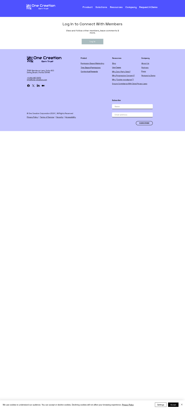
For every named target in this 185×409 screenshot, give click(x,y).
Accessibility (70, 117)
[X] (33, 85)
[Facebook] (28, 85)
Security (59, 117)
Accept (173, 404)
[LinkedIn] (38, 85)
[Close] (181, 405)
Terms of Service (47, 117)
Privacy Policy (32, 117)
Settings (160, 404)
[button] (88, 7)
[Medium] (43, 85)
